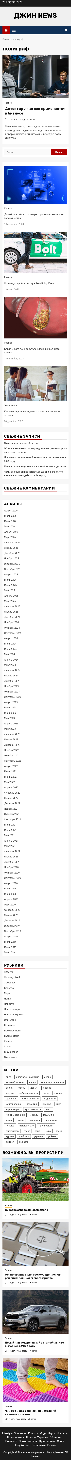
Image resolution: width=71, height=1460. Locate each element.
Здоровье (10, 982)
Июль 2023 (10, 707)
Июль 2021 (10, 824)
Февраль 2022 (12, 792)
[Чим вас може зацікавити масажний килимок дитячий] (35, 1380)
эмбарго (23, 1142)
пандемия (34, 1120)
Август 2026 (11, 510)
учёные (52, 1136)
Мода (7, 993)
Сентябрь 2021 (12, 819)
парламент (51, 1120)
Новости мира (12, 1009)
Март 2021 (10, 846)
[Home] (6, 30)
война (9, 1087)
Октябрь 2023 (12, 691)
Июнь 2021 (10, 830)
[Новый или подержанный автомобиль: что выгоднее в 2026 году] (35, 1312)
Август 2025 (11, 574)
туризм (10, 1136)
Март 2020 (10, 904)
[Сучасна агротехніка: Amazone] (35, 1179)
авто (8, 1077)
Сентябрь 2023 (12, 696)
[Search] (66, 30)
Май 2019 (9, 952)
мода (9, 1120)
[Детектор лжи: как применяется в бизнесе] (35, 76)
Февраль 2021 (12, 851)
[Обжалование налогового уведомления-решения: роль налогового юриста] (35, 1244)
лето (48, 1109)
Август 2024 (11, 638)
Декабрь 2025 (12, 553)
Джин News (35, 15)
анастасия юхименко (27, 1077)
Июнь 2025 (10, 585)
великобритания (15, 1082)
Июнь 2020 (10, 894)
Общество (10, 1019)
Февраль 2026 (12, 542)
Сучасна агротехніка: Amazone (21, 443)
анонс (47, 1077)
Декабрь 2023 (12, 681)
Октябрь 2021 (12, 814)
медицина (48, 1115)
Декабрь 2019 (12, 920)
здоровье (11, 1098)
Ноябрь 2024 (11, 622)
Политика (9, 1025)
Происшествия (12, 1030)
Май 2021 (9, 835)
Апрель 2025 (11, 595)
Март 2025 (10, 601)
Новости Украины (14, 1014)
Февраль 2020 (12, 909)
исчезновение (13, 1104)
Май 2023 (9, 718)
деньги (34, 1087)
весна (32, 1082)
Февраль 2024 (12, 670)
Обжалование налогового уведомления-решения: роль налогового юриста (33, 1276)
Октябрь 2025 (12, 563)
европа (47, 1087)
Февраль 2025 (12, 606)
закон (46, 1093)
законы (58, 1093)
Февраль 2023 (12, 734)
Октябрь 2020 (12, 872)
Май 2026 (9, 526)
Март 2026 (10, 537)
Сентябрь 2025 (12, 569)
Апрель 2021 (11, 840)
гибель (21, 1087)
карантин (32, 1104)
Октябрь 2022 (12, 755)
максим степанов (15, 1115)
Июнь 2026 (10, 521)
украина (38, 1136)
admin (32, 119)
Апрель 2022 (11, 787)
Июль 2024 (10, 643)
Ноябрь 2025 (11, 558)
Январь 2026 (11, 547)
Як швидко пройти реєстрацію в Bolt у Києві (29, 283)
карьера (46, 1104)
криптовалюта (33, 1109)
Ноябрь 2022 (11, 750)
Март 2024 (10, 664)
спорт (27, 1131)
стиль (38, 1131)
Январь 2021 (11, 856)
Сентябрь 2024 (12, 633)
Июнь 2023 (10, 712)
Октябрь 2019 (12, 925)
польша (10, 1125)
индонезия (50, 1098)
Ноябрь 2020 (11, 867)
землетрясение (30, 1098)
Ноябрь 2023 (11, 686)
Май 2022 (9, 782)
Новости (9, 1003)
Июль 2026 (10, 515)
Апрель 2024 (11, 659)
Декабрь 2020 (12, 862)
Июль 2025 (10, 579)
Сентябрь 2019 (12, 931)
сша (48, 1131)
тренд (59, 1131)
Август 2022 (11, 766)
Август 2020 (11, 883)
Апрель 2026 (11, 531)
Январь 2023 (11, 739)
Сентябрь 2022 (12, 760)
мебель (34, 1115)
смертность (12, 1131)
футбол (10, 1142)
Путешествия (11, 1035)
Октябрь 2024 (12, 627)
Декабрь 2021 (12, 803)
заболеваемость (28, 1093)
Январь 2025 (11, 611)
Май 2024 (9, 654)
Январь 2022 (11, 798)
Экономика (10, 405)
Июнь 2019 (10, 947)
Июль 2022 (10, 771)
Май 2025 (9, 590)
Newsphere (54, 1452)
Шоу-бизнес (11, 1051)
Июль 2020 (10, 888)
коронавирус (13, 1109)
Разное (8, 103)
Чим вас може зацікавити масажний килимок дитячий (35, 466)
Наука (7, 998)
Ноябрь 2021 (11, 808)
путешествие (26, 1125)
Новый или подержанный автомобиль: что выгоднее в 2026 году (34, 1344)
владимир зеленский (52, 1082)
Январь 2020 (11, 915)
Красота (9, 988)
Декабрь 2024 (12, 617)
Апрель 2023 (11, 723)
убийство (24, 1136)
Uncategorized (12, 977)
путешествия (46, 1125)
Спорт (7, 1046)
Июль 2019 (10, 941)
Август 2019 (11, 936)
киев (58, 1104)
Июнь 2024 (10, 649)
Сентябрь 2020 (12, 877)
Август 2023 (11, 702)
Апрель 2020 (11, 899)
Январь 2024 (11, 675)
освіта (20, 1120)
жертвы (10, 1093)
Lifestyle (8, 971)
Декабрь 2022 (12, 744)
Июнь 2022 (10, 776)
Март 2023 (10, 728)
